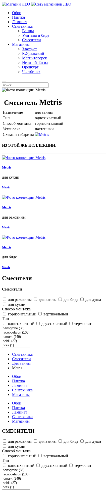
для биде (70, 299)
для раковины (19, 299)
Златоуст (29, 49)
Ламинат (19, 22)
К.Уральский (33, 53)
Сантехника (22, 26)
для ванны (47, 299)
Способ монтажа (16, 309)
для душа (92, 299)
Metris (6, 167)
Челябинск (31, 71)
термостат (82, 323)
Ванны (28, 31)
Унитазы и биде (35, 35)
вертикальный (55, 314)
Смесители (31, 40)
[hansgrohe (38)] (16, 328)
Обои (16, 13)
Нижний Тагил (35, 62)
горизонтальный (21, 314)
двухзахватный (53, 323)
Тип (5, 318)
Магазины (21, 44)
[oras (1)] (16, 345)
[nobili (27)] (16, 341)
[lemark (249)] (16, 337)
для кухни (16, 304)
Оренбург (30, 67)
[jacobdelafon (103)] (16, 333)
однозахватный (20, 323)
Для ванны (21, 363)
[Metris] (42, 134)
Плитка (18, 17)
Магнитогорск (34, 58)
